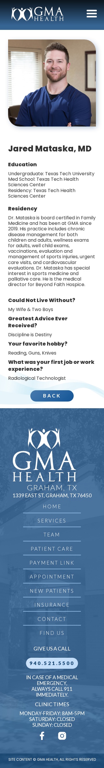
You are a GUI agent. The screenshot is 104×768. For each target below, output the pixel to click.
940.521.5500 (52, 663)
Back (52, 396)
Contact (52, 619)
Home (52, 506)
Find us (52, 633)
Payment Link (52, 563)
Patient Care (52, 549)
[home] (36, 14)
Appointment (52, 577)
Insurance (52, 605)
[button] (92, 14)
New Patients (52, 591)
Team (52, 535)
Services (52, 521)
